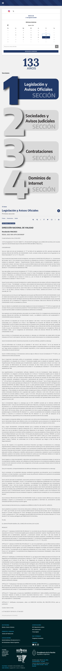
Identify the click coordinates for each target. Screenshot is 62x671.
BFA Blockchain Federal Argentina (10, 642)
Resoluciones (10, 218)
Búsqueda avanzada (31, 51)
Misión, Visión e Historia (8, 627)
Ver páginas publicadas (8, 223)
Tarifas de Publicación (7, 633)
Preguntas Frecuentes (37, 638)
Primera (3, 218)
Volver (5, 207)
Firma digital (35, 632)
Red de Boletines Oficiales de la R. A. (11, 640)
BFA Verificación (36, 629)
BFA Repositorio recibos (38, 627)
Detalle (16, 218)
